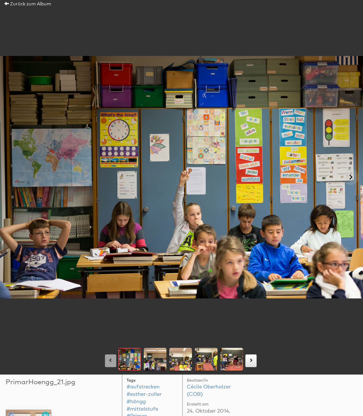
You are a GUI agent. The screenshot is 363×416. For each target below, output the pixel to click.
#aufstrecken (143, 387)
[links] (110, 360)
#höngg (136, 401)
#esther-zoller (144, 394)
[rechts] (251, 360)
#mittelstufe (142, 409)
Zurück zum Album (30, 4)
